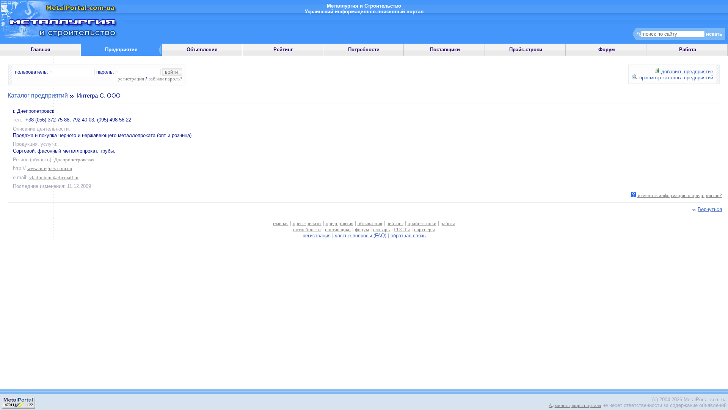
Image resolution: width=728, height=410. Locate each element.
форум (362, 229)
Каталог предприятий (38, 95)
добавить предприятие (686, 71)
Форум (606, 49)
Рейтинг (283, 49)
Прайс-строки (525, 49)
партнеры (424, 229)
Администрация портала (575, 405)
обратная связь (408, 235)
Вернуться (710, 209)
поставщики (338, 229)
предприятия (339, 223)
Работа (687, 49)
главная (281, 223)
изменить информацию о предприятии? (679, 195)
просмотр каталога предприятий (675, 77)
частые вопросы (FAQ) (360, 235)
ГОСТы (402, 229)
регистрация (131, 79)
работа (448, 223)
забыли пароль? (165, 79)
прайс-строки (422, 223)
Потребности (364, 49)
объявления (370, 223)
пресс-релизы (307, 223)
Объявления (202, 49)
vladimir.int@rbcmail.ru (53, 177)
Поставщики (445, 49)
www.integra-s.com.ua (49, 168)
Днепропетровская (74, 159)
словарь (381, 229)
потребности (307, 229)
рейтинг (394, 223)
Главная (40, 49)
